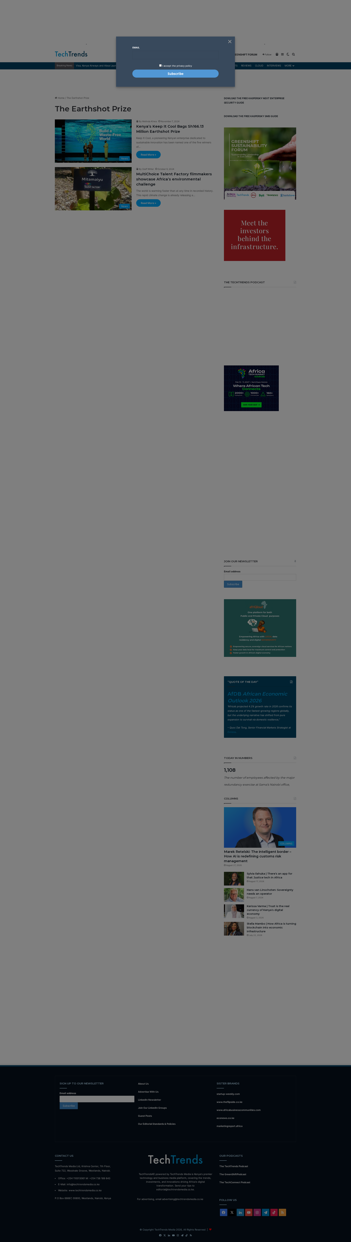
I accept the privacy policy (177, 65)
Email (135, 47)
